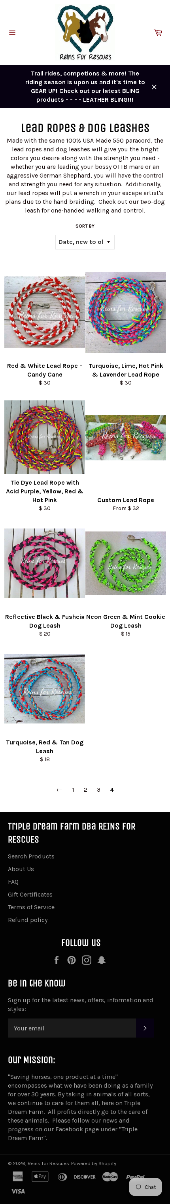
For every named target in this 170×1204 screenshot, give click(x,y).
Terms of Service (31, 907)
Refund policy (27, 920)
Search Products (31, 856)
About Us (21, 869)
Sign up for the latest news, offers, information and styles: (80, 1004)
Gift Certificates (30, 894)
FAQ (13, 881)
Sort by (85, 226)
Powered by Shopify (93, 1163)
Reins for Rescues (48, 1163)
